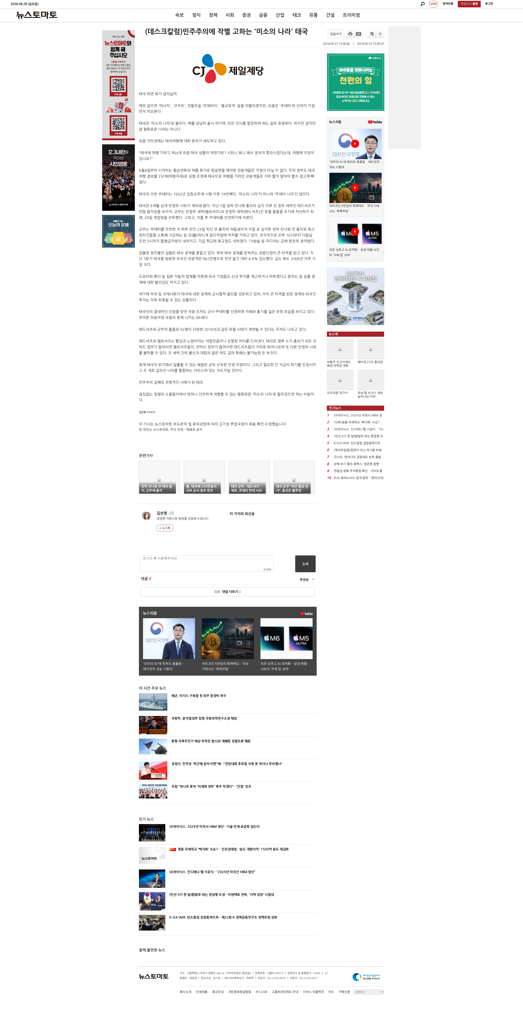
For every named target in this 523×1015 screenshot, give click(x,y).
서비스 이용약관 (313, 991)
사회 (230, 15)
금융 (263, 15)
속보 (179, 15)
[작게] (380, 34)
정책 (213, 15)
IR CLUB (261, 991)
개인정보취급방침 (239, 991)
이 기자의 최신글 (242, 514)
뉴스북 (165, 528)
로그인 (489, 3)
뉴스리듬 (335, 121)
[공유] (358, 34)
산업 (280, 15)
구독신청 (344, 991)
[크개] (372, 34)
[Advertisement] (404, 87)
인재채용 (201, 991)
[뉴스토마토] (36, 15)
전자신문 (448, 3)
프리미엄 (351, 15)
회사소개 (185, 991)
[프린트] (350, 34)
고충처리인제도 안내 (285, 991)
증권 (246, 15)
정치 (196, 15)
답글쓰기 (336, 34)
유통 (313, 15)
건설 (330, 15)
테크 (297, 15)
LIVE (434, 3)
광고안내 (218, 991)
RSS (331, 991)
